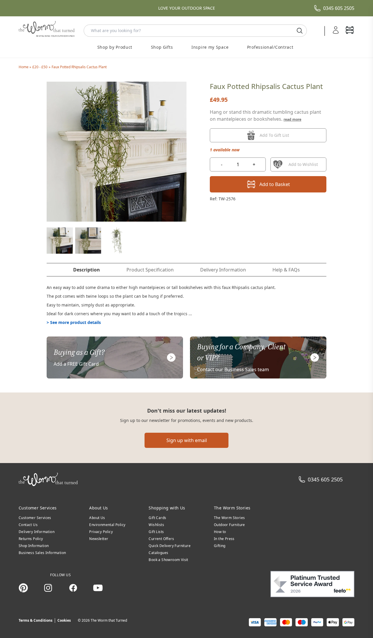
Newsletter (98, 538)
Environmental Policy (107, 524)
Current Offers (161, 538)
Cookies (64, 620)
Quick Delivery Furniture (170, 545)
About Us (97, 517)
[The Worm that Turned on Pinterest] (23, 588)
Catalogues (158, 552)
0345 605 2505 (338, 8)
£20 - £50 (39, 66)
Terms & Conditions (35, 620)
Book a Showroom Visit (168, 559)
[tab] (86, 269)
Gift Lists (156, 531)
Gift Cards (157, 517)
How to (220, 531)
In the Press (224, 538)
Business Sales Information (42, 552)
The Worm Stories (229, 517)
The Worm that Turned (109, 620)
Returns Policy (31, 538)
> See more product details (74, 322)
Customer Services (35, 517)
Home (24, 66)
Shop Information (34, 545)
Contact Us (28, 524)
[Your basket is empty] (349, 30)
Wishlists (156, 524)
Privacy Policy (101, 531)
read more (292, 119)
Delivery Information (36, 531)
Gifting (220, 545)
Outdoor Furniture (229, 524)
